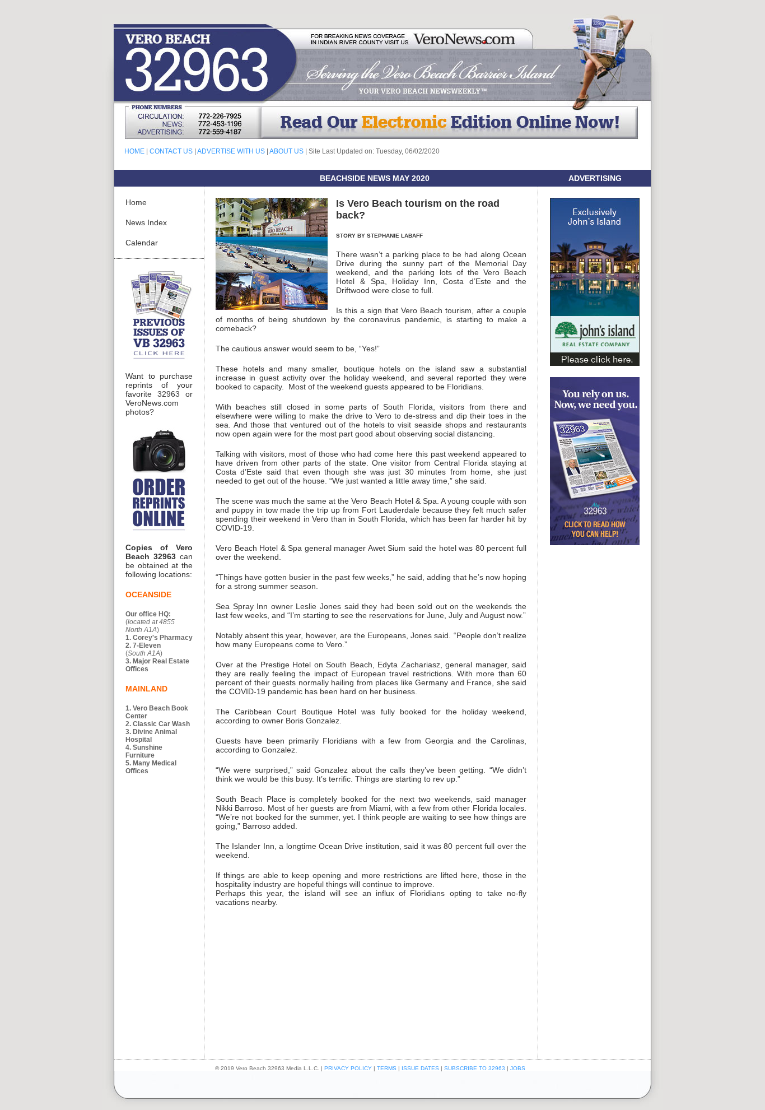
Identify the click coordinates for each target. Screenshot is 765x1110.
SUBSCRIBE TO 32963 (475, 1068)
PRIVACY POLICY (348, 1068)
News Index (146, 222)
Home (136, 202)
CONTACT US (171, 151)
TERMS (387, 1068)
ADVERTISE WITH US (231, 151)
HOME (134, 151)
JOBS (517, 1068)
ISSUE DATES (420, 1068)
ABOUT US (286, 151)
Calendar (141, 242)
